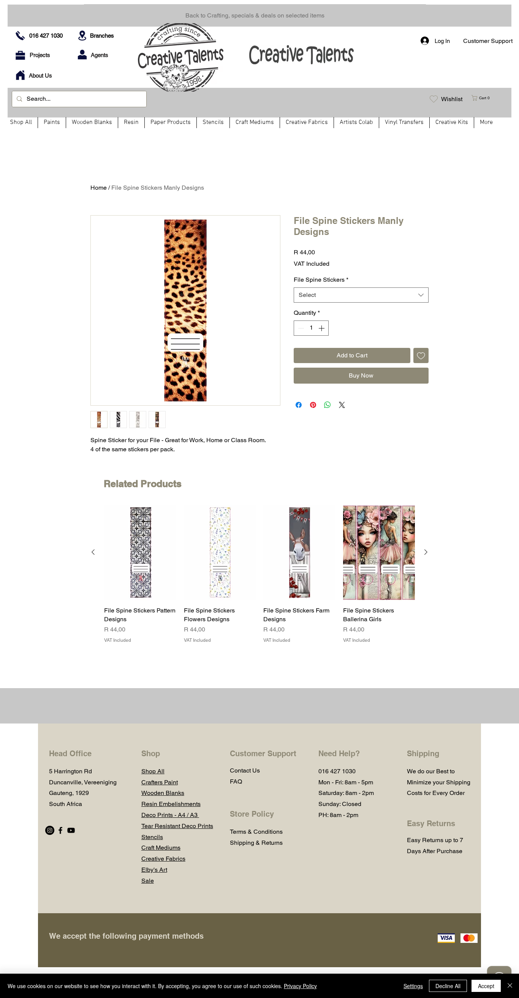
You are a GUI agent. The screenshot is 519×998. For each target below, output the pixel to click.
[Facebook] (60, 830)
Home (98, 187)
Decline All (447, 986)
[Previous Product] (93, 552)
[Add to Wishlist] (421, 355)
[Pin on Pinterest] (313, 404)
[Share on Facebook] (298, 404)
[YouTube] (71, 830)
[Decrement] (300, 328)
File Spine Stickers (321, 279)
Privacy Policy (300, 986)
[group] (259, 574)
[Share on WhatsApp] (327, 404)
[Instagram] (49, 830)
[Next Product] (425, 552)
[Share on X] (342, 404)
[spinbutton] (311, 328)
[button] (484, 98)
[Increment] (322, 328)
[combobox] (361, 295)
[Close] (509, 986)
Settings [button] (413, 986)
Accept (486, 986)
